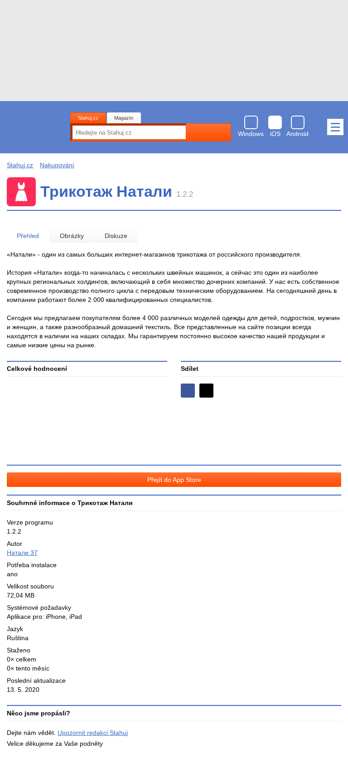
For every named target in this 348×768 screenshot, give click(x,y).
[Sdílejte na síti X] (206, 391)
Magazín (123, 118)
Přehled (28, 235)
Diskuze (116, 235)
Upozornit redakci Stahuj (93, 732)
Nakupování (57, 165)
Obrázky (72, 235)
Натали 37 (22, 552)
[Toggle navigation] (335, 127)
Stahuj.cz (88, 118)
